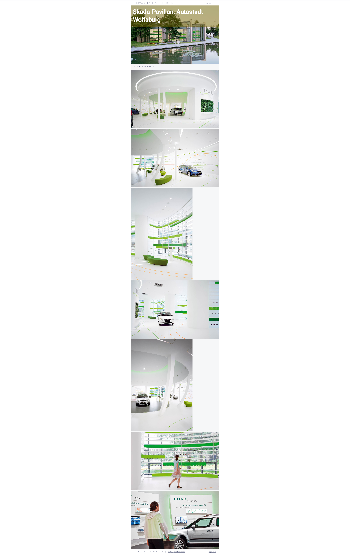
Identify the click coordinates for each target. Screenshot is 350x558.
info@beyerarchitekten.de (176, 552)
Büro (206, 3)
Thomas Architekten (153, 3)
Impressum (212, 552)
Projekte (212, 3)
